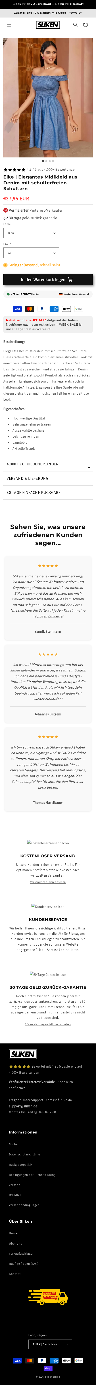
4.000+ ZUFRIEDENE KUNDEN (48, 465)
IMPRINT (15, 1195)
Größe (7, 244)
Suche (13, 1144)
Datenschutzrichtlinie (24, 1154)
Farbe (6, 224)
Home (13, 1233)
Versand (15, 1185)
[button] (9, 25)
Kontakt (15, 1274)
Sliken (48, 1376)
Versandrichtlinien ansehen (48, 882)
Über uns (15, 1243)
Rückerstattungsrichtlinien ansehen (48, 1024)
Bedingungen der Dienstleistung (32, 1175)
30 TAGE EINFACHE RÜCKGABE (48, 494)
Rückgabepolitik (20, 1165)
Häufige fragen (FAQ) (23, 1264)
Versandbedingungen (24, 1205)
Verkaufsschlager (21, 1254)
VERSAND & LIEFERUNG (48, 480)
